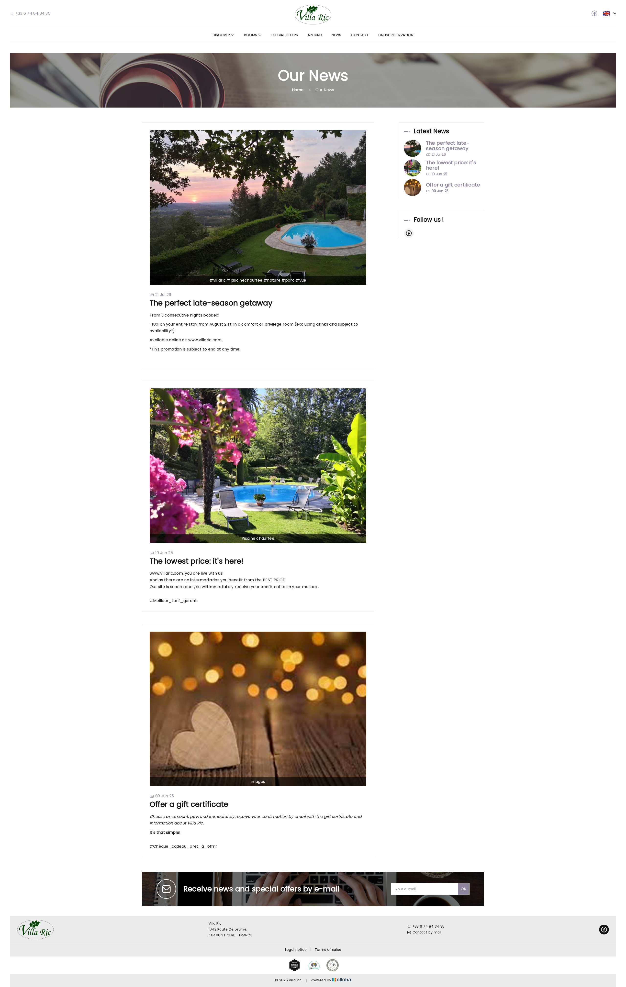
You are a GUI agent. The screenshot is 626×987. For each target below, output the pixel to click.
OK (463, 889)
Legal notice (296, 949)
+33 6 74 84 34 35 (429, 926)
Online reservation (395, 35)
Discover (222, 35)
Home (298, 90)
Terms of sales (328, 949)
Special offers (284, 35)
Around (315, 35)
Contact (360, 35)
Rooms (251, 35)
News (336, 35)
